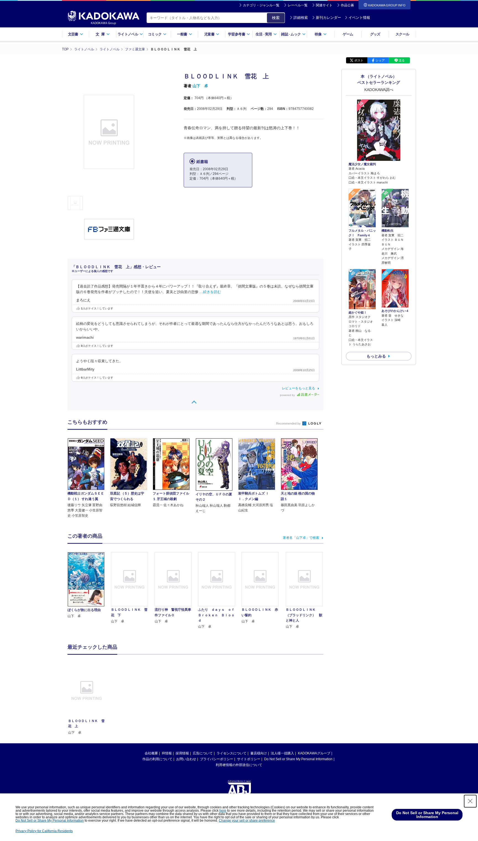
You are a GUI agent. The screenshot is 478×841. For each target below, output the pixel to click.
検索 (276, 17)
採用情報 (182, 753)
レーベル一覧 (298, 5)
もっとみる (376, 356)
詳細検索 (300, 17)
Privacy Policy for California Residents (44, 831)
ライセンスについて (231, 753)
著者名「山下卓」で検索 (301, 538)
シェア (380, 60)
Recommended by (289, 423)
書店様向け (258, 753)
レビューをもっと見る (298, 388)
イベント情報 (359, 17)
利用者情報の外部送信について (239, 765)
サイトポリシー (248, 759)
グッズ (375, 34)
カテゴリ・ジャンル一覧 (261, 5)
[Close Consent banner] (470, 801)
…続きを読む (210, 292)
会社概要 (151, 753)
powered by (288, 395)
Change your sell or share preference (247, 820)
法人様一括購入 (282, 753)
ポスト (358, 60)
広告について (203, 753)
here (222, 810)
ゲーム (348, 34)
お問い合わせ (186, 759)
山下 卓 (200, 86)
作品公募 (347, 5)
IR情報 (167, 753)
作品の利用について (157, 759)
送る (402, 60)
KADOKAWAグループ (314, 753)
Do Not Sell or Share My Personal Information (298, 759)
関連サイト (324, 5)
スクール (402, 34)
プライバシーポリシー (216, 759)
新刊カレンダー (328, 17)
